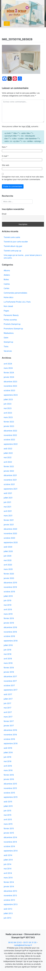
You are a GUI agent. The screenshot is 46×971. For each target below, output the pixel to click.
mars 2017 (8, 717)
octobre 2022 (9, 439)
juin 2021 (7, 502)
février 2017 (9, 721)
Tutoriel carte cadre (12, 237)
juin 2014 (7, 864)
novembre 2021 (10, 480)
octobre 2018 (9, 636)
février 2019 (9, 618)
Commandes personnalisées (15, 293)
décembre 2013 (10, 891)
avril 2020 (8, 565)
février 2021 (9, 520)
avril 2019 (8, 609)
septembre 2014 (11, 851)
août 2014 (8, 855)
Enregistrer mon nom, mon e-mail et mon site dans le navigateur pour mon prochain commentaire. (23, 178)
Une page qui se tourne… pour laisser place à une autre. (23, 256)
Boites (6, 279)
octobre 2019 (9, 591)
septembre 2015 (11, 797)
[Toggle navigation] (7, 23)
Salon (6, 337)
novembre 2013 (10, 895)
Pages (6, 311)
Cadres (7, 284)
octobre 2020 (9, 538)
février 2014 (9, 882)
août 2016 (8, 748)
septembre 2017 (10, 690)
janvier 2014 (9, 886)
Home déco (8, 297)
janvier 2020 (9, 578)
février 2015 (9, 828)
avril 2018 (8, 658)
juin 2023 (7, 404)
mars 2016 (8, 770)
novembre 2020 (10, 533)
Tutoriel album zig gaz (13, 246)
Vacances (8, 351)
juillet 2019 (8, 596)
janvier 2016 (9, 779)
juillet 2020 (8, 551)
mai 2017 (7, 708)
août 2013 (8, 909)
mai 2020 (8, 560)
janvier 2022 (9, 471)
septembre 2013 (11, 904)
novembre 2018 (10, 632)
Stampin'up (8, 342)
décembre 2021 (10, 475)
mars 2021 (8, 515)
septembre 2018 (11, 641)
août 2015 (8, 801)
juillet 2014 (8, 860)
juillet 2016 (8, 752)
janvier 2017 (9, 725)
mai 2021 (7, 507)
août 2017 (8, 694)
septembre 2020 (11, 542)
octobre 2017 (9, 685)
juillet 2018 (8, 645)
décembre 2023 (10, 381)
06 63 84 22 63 (15, 942)
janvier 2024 (9, 377)
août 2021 (8, 493)
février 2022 (9, 466)
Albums (7, 270)
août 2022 (8, 448)
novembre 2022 (10, 435)
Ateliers (7, 275)
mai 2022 (7, 457)
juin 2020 (7, 556)
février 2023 (9, 422)
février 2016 (9, 775)
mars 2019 (8, 614)
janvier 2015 (9, 833)
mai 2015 (7, 815)
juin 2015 (7, 810)
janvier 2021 (9, 524)
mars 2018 (8, 663)
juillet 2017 (8, 699)
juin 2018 (7, 650)
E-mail (5, 156)
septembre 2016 (11, 743)
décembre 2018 (10, 627)
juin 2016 (7, 757)
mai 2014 (7, 868)
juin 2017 (7, 703)
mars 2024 (8, 368)
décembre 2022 (10, 431)
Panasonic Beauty (11, 315)
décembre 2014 (10, 837)
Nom (4, 147)
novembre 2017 (10, 681)
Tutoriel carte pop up (12, 251)
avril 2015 (8, 819)
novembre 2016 (10, 734)
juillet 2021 (8, 498)
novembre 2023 (10, 386)
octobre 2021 (9, 484)
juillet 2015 (8, 806)
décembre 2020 (10, 529)
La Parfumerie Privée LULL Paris (17, 302)
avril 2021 (8, 511)
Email (4, 214)
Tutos (6, 346)
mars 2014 (8, 877)
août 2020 (8, 547)
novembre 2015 (10, 788)
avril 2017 (8, 712)
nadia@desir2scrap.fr (23, 945)
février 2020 (9, 574)
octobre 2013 (9, 900)
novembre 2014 (10, 842)
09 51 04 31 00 (29, 942)
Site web (5, 165)
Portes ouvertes (10, 320)
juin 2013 (7, 918)
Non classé (8, 306)
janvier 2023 (9, 426)
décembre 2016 (10, 730)
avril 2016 (8, 766)
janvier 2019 (9, 623)
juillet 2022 (8, 453)
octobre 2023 (9, 390)
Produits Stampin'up (12, 324)
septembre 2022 (11, 444)
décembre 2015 (10, 784)
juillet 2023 (8, 399)
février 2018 (9, 667)
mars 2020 (8, 569)
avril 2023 (8, 413)
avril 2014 (8, 873)
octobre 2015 (9, 793)
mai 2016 (7, 761)
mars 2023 (8, 417)
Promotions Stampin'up (13, 328)
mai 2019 (7, 605)
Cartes (6, 288)
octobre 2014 (9, 846)
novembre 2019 (10, 587)
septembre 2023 (11, 395)
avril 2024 (8, 364)
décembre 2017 (10, 676)
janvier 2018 (9, 672)
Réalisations (9, 333)
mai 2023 (8, 408)
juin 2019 (7, 600)
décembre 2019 (10, 582)
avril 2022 (8, 462)
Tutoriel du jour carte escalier (16, 241)
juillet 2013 (8, 913)
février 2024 (9, 372)
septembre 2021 (10, 489)
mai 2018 (7, 654)
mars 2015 (8, 824)
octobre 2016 (9, 739)
